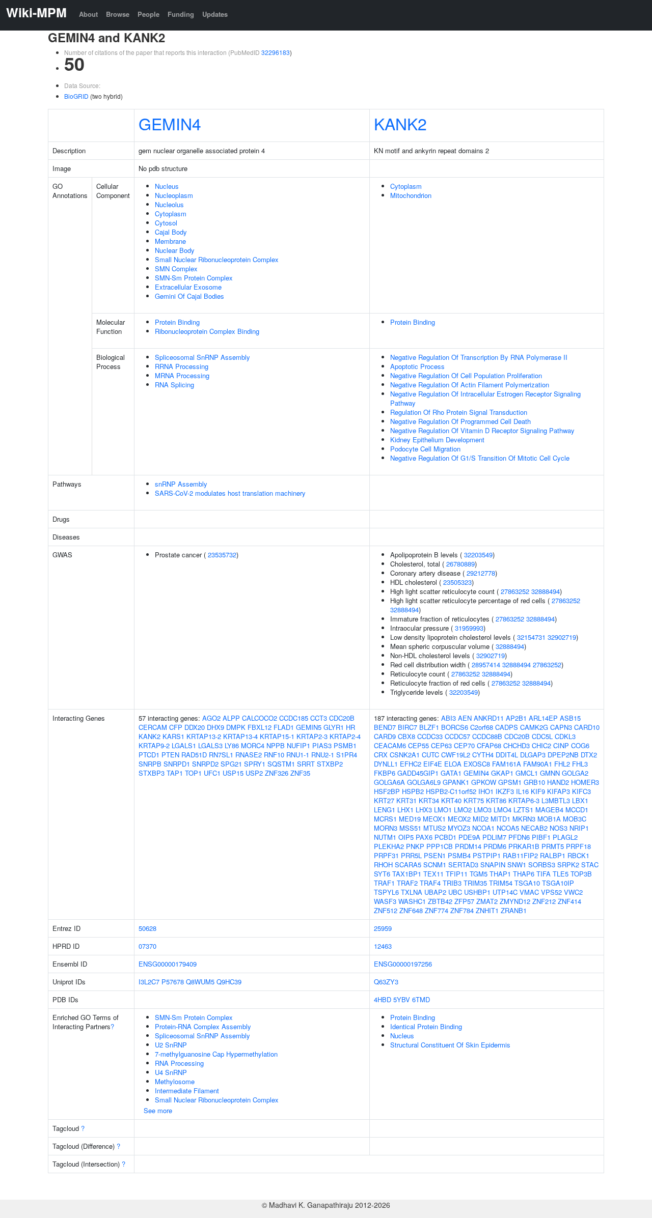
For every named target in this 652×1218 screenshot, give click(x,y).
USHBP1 (477, 892)
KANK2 (400, 123)
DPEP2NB (563, 754)
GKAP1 (502, 773)
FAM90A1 (537, 764)
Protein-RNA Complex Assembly (203, 1026)
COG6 (580, 745)
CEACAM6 (390, 745)
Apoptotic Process (417, 366)
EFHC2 (410, 764)
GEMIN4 (170, 123)
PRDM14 (468, 846)
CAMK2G (534, 727)
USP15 (233, 773)
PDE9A (469, 837)
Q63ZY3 (386, 981)
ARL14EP (543, 718)
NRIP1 (579, 828)
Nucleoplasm (174, 195)
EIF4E (432, 764)
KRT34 (429, 800)
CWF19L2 (455, 754)
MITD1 (500, 819)
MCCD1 (576, 809)
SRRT (306, 764)
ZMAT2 (487, 901)
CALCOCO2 (259, 718)
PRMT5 (552, 846)
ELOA (452, 764)
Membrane (170, 241)
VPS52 (551, 892)
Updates (215, 14)
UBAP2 (435, 892)
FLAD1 (284, 727)
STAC (590, 864)
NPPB (275, 745)
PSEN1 (435, 855)
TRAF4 (430, 883)
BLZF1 (429, 727)
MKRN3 (523, 819)
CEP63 (441, 745)
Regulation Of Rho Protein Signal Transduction (458, 412)
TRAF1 (384, 883)
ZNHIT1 (487, 910)
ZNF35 (300, 773)
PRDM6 (494, 846)
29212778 (481, 573)
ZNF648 (411, 910)
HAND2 (558, 782)
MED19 (410, 819)
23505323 (457, 582)
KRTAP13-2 (203, 736)
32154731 (531, 637)
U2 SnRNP (171, 1045)
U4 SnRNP (171, 1072)
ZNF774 (436, 910)
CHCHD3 (516, 745)
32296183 (275, 52)
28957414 (486, 664)
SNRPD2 (205, 764)
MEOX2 (459, 819)
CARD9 (385, 736)
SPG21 (231, 764)
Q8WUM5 (200, 981)
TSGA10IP (558, 883)
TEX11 (433, 874)
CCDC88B (487, 736)
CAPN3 (561, 727)
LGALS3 (210, 745)
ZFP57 (464, 901)
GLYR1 (333, 727)
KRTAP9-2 (154, 745)
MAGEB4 (549, 809)
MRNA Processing (182, 375)
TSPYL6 (386, 892)
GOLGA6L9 (424, 782)
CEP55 (418, 745)
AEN (465, 718)
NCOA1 (483, 828)
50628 (147, 928)
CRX (381, 754)
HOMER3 (585, 782)
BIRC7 (407, 727)
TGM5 (478, 874)
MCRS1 (385, 819)
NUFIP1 (298, 745)
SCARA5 (408, 864)
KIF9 (538, 791)
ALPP (231, 718)
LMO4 (502, 809)
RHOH (383, 864)
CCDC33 (430, 736)
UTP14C (505, 892)
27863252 (515, 591)
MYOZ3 (459, 828)
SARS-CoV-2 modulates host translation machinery (230, 493)
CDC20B (342, 718)
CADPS (506, 727)
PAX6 (424, 837)
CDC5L (542, 736)
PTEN (170, 754)
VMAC (529, 892)
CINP (561, 745)
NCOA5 (508, 828)
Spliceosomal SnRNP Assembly (202, 357)
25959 (383, 928)
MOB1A (549, 819)
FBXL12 (259, 727)
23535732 (222, 554)
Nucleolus (169, 204)
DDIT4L (507, 754)
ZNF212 (544, 901)
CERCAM (153, 727)
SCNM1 (434, 864)
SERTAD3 (463, 864)
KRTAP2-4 (345, 736)
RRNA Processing (181, 366)
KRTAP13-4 (240, 736)
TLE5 (560, 874)
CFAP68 (489, 745)
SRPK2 (568, 864)
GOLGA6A (389, 782)
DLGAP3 (533, 754)
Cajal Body (171, 232)
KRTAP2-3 (312, 736)
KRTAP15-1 (277, 736)
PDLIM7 (494, 837)
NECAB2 (534, 828)
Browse (117, 14)
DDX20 (194, 727)
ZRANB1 (514, 910)
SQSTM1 (281, 764)
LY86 (232, 745)
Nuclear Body (175, 250)
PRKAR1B (523, 846)
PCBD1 (445, 837)
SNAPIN (492, 864)
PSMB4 (459, 855)
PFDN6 (519, 837)
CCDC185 (293, 718)
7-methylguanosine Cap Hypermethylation (216, 1054)
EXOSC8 (477, 764)
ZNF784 (462, 910)
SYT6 (382, 874)
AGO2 (211, 718)
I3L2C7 (149, 981)
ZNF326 (276, 773)
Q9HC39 (228, 981)
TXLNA (411, 892)
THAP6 (523, 874)
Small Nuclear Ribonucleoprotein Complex (217, 259)
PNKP (415, 846)
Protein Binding (177, 322)
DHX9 (215, 727)
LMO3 (483, 809)
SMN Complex (176, 268)
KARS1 (173, 736)
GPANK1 (456, 782)
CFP (175, 727)
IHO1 (486, 791)
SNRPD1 (177, 764)
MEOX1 (434, 819)
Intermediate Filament (187, 1090)
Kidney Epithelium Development (437, 439)
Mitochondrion (410, 195)
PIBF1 (541, 837)
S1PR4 (346, 754)
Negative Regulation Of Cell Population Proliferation (466, 375)
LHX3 (424, 809)
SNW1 (516, 864)
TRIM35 (475, 883)
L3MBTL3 (555, 800)
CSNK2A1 (405, 754)
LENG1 (384, 809)
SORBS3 (541, 864)
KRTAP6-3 (523, 800)
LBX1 (580, 800)
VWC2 (573, 892)
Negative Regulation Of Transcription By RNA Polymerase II (478, 357)
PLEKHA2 (389, 846)
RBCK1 (578, 855)
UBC (455, 892)
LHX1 (405, 809)
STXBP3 (152, 773)
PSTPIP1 (487, 855)
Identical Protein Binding (426, 1026)
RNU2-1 (322, 754)
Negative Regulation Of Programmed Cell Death (460, 421)
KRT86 (496, 800)
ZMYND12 (515, 901)
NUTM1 (385, 837)
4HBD (382, 999)
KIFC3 (581, 791)
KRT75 (474, 800)
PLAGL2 (565, 837)
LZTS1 (523, 809)
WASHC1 (412, 901)
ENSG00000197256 (403, 964)
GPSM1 (510, 782)
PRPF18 (578, 846)
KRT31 (406, 800)
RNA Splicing (174, 384)
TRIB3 (452, 883)
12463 (383, 946)
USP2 (254, 773)
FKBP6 (384, 773)
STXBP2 (330, 764)
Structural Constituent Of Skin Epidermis (450, 1045)
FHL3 (580, 764)
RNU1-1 (297, 754)
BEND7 (385, 727)
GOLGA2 (575, 773)
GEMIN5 (308, 727)
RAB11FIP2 (520, 855)
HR (350, 727)
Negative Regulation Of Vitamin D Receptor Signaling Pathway (482, 430)
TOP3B (581, 874)
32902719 (562, 637)
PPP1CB (439, 846)
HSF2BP (387, 791)
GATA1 (451, 773)
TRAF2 (407, 883)
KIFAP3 (558, 791)
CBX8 (406, 736)
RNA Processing (179, 1063)
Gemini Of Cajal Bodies (189, 296)
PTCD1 (149, 754)
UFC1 (212, 773)
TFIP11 (457, 874)
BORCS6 (454, 727)
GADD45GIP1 (418, 773)
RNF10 (274, 754)
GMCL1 (526, 773)
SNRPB (150, 764)
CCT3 (318, 718)
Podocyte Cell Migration (425, 449)
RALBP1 (552, 855)
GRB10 (534, 782)
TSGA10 (527, 883)
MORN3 (385, 828)
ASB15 (570, 718)
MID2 (480, 819)
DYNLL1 (386, 764)
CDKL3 (565, 736)
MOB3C (574, 819)
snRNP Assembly (181, 484)
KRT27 (384, 800)
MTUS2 (434, 828)
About (88, 14)
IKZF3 (505, 791)
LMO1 (443, 809)
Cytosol (166, 223)
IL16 (522, 791)
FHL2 (562, 764)
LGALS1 (184, 745)
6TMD (421, 999)
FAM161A (506, 764)
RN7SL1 (221, 754)
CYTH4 (483, 754)
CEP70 (464, 745)
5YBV (401, 999)
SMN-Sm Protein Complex (194, 277)
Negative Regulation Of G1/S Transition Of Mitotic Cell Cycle (479, 458)
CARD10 (587, 727)
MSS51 (410, 828)
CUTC (430, 754)
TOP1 (193, 773)
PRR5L (411, 855)
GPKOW (483, 782)
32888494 (545, 591)
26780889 (460, 564)
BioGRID (76, 96)
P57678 (172, 981)
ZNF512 (385, 910)
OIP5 (406, 837)
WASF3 (385, 901)
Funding (181, 14)
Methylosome (175, 1081)
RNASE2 (248, 754)
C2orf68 (481, 727)
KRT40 (451, 800)
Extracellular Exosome (188, 287)
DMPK (236, 727)
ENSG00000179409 (168, 964)
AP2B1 (516, 718)
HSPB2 (413, 791)
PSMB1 (345, 745)
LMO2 (463, 809)
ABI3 (448, 718)
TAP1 (175, 773)
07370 (147, 946)
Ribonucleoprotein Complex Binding (207, 331)
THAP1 (500, 874)
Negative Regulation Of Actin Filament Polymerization (469, 384)
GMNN (550, 773)
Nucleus (167, 186)
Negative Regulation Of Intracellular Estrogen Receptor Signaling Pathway (485, 398)
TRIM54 (500, 883)
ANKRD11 (489, 718)
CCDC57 (457, 736)
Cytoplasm (170, 213)
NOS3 (558, 828)
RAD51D (194, 754)
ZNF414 (569, 901)
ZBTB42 (440, 901)
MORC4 (252, 745)
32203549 (478, 554)
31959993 (469, 628)
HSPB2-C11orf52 (451, 791)
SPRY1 (254, 764)
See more (158, 1110)
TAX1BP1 (406, 874)
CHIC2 (541, 745)
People (148, 14)
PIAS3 (322, 745)
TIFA (543, 874)
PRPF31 (386, 855)
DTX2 (589, 754)
